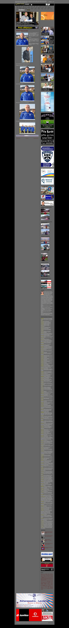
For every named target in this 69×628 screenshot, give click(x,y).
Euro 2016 (50, 575)
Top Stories (42, 580)
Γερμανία (52, 581)
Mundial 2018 (42, 578)
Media (45, 577)
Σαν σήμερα (48, 588)
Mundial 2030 (51, 578)
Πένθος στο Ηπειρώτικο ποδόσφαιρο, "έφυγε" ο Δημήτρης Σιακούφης (49, 536)
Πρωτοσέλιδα (42, 588)
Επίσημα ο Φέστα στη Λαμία (22, 30)
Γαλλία (50, 581)
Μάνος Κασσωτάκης (48, 585)
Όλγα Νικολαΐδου (51, 580)
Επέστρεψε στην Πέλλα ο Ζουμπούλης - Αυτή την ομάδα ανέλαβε (48, 540)
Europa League (47, 576)
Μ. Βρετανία (43, 585)
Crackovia (42, 575)
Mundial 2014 (51, 577)
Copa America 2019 (47, 574)
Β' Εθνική (47, 581)
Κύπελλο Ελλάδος (43, 583)
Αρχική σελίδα (26, 138)
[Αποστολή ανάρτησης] (29, 135)
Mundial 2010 (47, 577)
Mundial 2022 (45, 578)
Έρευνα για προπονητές (46, 580)
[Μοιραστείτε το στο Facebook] (27, 135)
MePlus (43, 577)
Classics (44, 574)
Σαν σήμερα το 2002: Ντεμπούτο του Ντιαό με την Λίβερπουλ (49, 543)
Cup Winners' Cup (44, 575)
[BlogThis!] (25, 135)
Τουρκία (42, 589)
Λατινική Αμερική (51, 584)
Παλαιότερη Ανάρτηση (36, 138)
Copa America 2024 (51, 574)
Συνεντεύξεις (51, 588)
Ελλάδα (49, 582)
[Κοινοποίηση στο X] (26, 135)
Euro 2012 (48, 575)
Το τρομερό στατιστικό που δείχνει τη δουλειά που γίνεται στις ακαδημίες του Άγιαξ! (49, 532)
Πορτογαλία (51, 587)
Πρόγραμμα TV (44, 588)
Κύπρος (49, 583)
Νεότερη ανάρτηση (18, 138)
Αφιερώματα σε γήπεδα (43, 581)
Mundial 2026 (48, 578)
